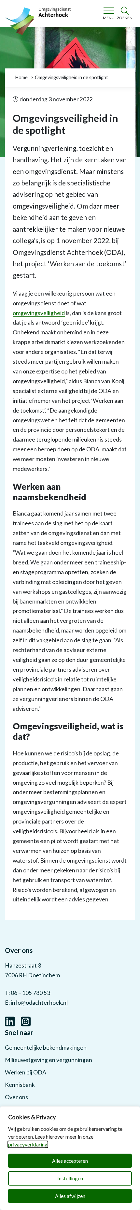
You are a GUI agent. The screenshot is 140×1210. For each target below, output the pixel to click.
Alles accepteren (70, 1161)
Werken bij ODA (25, 1072)
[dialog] (70, 1158)
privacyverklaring (28, 1144)
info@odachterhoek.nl (39, 1002)
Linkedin (10, 1021)
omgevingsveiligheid (39, 313)
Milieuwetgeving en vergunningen (48, 1060)
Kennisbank (20, 1084)
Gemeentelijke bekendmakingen (46, 1047)
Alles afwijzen (70, 1196)
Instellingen (70, 1178)
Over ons (16, 1097)
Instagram (26, 1021)
